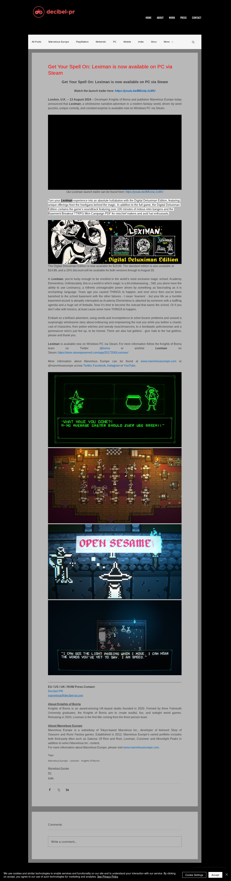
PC (114, 41)
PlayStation (82, 41)
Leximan (74, 760)
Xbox (154, 41)
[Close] (227, 875)
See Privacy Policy (107, 876)
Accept (215, 875)
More (167, 41)
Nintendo (101, 41)
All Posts (36, 41)
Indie (141, 41)
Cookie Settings (194, 875)
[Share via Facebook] (49, 789)
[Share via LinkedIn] (67, 789)
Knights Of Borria (90, 760)
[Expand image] (115, 409)
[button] (193, 41)
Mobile (127, 41)
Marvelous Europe (59, 41)
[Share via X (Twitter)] (58, 789)
